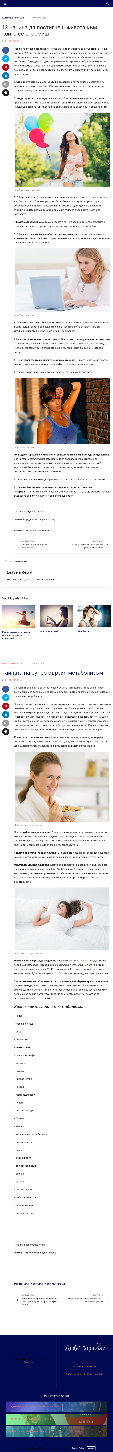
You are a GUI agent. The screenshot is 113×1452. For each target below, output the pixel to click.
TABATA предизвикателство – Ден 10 (30, 1419)
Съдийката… (84, 631)
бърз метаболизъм (28, 1284)
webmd (84, 960)
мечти (29, 530)
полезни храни (59, 1284)
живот (22, 530)
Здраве (12, 663)
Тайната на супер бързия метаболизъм (52, 672)
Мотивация (19, 18)
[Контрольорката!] (56, 616)
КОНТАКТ (99, 1374)
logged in (26, 579)
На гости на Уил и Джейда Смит (29, 1431)
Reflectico (28, 1362)
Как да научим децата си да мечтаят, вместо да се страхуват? (16, 635)
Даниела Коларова (13, 41)
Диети (5, 663)
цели (47, 530)
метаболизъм (44, 1284)
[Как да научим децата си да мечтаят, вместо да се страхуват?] (18, 616)
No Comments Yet (18, 561)
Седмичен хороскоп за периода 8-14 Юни (34, 1406)
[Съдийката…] (94, 616)
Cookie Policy (78, 1448)
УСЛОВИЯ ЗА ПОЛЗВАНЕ (85, 1366)
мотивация (38, 530)
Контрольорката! (49, 631)
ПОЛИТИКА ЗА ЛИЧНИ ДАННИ (79, 1374)
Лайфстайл (7, 18)
